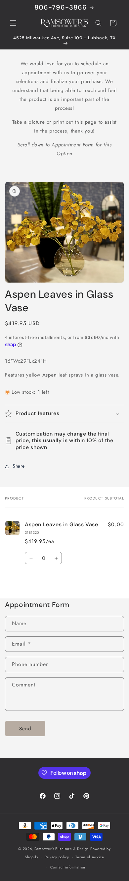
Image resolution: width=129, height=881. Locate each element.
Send (25, 728)
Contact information (67, 867)
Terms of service (89, 857)
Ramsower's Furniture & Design (61, 848)
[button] (13, 23)
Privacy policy (57, 857)
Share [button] (19, 466)
